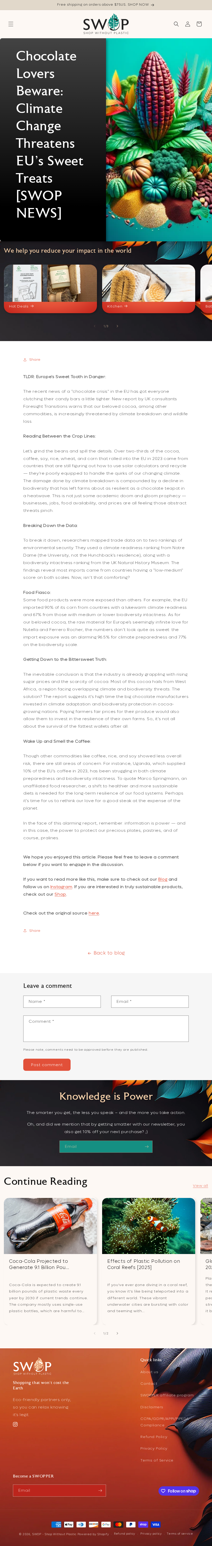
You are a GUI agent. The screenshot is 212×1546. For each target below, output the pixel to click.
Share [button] (35, 359)
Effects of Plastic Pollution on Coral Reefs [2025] (143, 1264)
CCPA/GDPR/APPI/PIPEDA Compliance (164, 1422)
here (94, 913)
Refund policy (124, 1534)
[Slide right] (117, 326)
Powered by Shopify (93, 1534)
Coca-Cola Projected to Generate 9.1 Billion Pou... (39, 1264)
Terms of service (180, 1534)
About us (149, 1372)
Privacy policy (151, 1534)
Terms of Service (156, 1460)
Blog (162, 879)
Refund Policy (153, 1436)
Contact (148, 1383)
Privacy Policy (153, 1448)
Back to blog (109, 953)
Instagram (61, 886)
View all (200, 1185)
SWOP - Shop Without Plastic (54, 1534)
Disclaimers (151, 1407)
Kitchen (114, 306)
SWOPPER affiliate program (167, 1395)
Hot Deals (18, 306)
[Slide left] (94, 326)
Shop (60, 894)
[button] (11, 24)
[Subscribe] (146, 1147)
